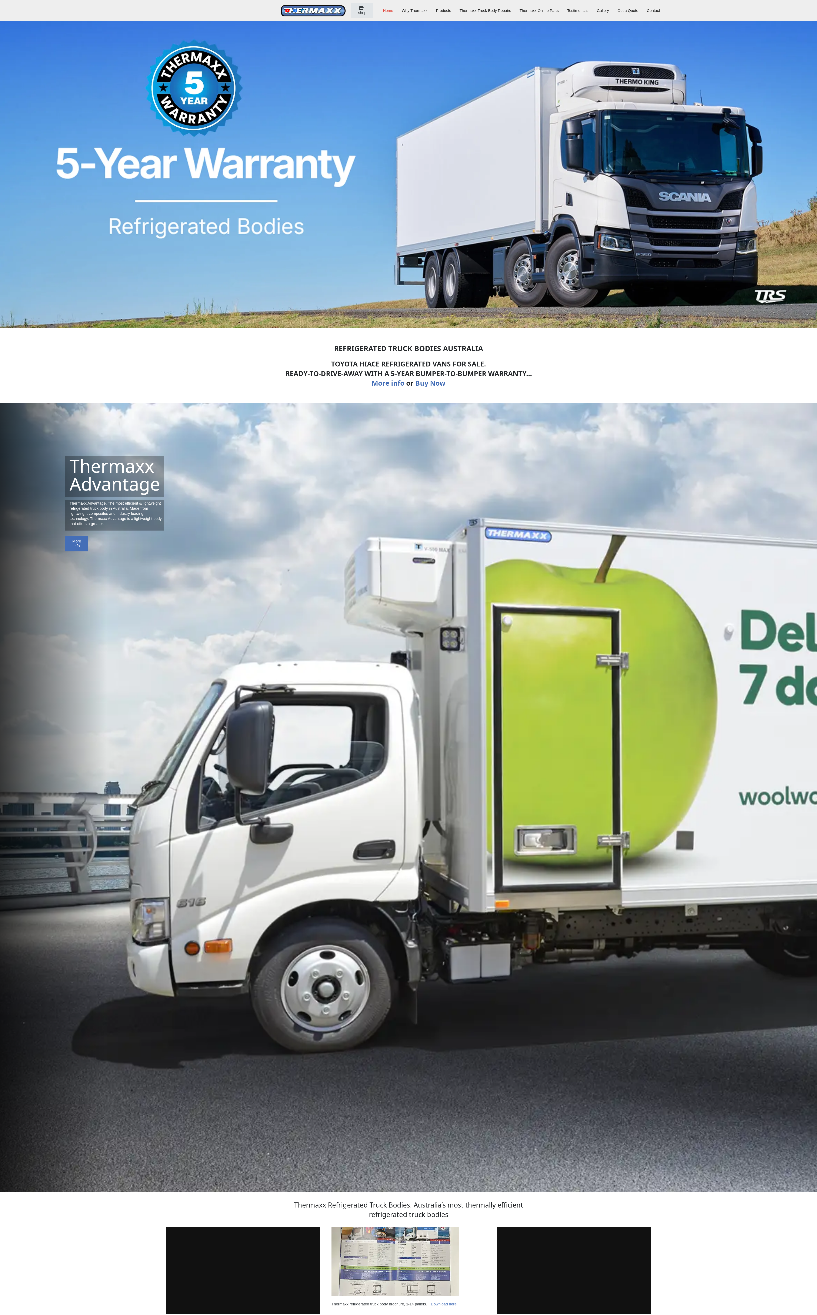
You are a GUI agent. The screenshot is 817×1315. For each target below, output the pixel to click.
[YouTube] (287, 10)
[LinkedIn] (303, 10)
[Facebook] (295, 10)
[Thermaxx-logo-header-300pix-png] (313, 11)
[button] (429, 10)
